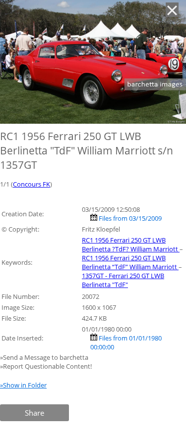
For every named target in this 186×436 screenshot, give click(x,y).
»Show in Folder (23, 385)
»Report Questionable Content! (46, 366)
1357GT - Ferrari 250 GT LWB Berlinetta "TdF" (123, 280)
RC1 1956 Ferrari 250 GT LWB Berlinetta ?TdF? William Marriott (131, 244)
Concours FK (31, 184)
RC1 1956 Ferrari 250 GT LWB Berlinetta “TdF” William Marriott (130, 262)
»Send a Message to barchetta (45, 357)
